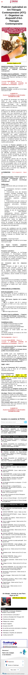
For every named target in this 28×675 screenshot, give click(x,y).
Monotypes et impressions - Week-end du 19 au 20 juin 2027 (13, 572)
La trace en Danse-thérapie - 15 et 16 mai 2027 (15, 498)
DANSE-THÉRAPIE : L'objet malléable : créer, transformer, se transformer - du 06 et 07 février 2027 (13, 545)
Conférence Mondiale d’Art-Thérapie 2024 (13, 617)
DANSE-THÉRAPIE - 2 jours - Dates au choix (14, 512)
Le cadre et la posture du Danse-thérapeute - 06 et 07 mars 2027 (13, 495)
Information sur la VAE (8, 630)
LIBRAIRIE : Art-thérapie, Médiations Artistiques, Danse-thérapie (11, 611)
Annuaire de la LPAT (8, 626)
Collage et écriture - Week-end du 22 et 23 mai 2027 (13, 563)
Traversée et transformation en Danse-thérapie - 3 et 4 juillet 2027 (14, 501)
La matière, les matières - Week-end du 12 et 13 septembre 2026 (13, 518)
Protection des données (9, 619)
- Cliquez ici (19, 81)
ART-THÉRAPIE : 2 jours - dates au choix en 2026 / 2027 (13, 467)
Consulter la (8, 81)
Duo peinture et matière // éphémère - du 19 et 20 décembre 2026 (13, 537)
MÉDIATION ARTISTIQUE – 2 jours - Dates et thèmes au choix (14, 514)
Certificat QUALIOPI (8, 635)
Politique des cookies (8, 621)
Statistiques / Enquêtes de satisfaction (12, 632)
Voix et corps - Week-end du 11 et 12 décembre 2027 (11, 586)
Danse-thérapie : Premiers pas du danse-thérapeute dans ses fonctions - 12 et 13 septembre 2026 (12, 479)
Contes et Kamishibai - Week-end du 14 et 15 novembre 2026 (13, 530)
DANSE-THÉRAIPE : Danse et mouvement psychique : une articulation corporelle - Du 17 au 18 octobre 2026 (13, 526)
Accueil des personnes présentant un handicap (15, 628)
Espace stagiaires (7, 623)
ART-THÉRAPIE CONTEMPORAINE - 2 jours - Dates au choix (13, 509)
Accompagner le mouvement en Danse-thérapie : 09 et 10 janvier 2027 (12, 491)
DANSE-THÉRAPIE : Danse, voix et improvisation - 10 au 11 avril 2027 (11, 556)
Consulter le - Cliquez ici (14, 83)
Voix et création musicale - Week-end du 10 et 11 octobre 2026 (13, 522)
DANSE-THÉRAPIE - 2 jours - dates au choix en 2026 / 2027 (13, 471)
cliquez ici (9, 337)
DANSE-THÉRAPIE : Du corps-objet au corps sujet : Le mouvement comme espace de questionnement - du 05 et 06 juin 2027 (13, 568)
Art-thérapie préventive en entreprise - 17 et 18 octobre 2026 (13, 483)
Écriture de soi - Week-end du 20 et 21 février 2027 (13, 549)
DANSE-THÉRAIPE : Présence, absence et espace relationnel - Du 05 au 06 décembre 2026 (13, 534)
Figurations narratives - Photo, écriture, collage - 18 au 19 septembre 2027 (13, 579)
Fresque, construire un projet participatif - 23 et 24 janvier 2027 (13, 541)
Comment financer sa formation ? (11, 614)
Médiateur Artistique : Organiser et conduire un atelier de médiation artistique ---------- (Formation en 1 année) (14, 440)
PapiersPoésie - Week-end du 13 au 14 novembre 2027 (12, 583)
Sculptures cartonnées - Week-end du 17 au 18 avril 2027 (14, 560)
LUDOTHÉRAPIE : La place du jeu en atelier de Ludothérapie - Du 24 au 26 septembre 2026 (13, 474)
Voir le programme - (17, 172)
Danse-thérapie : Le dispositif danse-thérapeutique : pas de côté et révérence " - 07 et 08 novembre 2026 (13, 487)
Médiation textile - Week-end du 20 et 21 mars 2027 (13, 553)
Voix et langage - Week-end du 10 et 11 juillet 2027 (13, 576)
